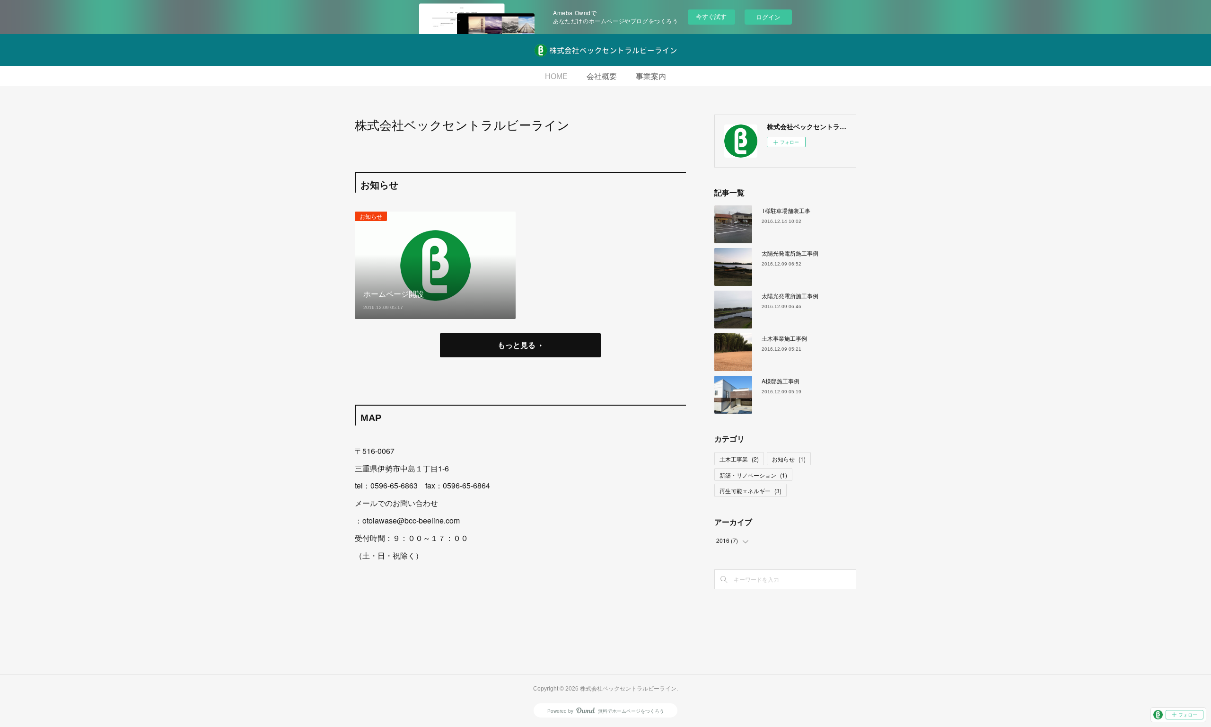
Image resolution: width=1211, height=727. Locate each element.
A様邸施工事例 (780, 381)
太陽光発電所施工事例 (790, 253)
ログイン (768, 16)
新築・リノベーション (753, 475)
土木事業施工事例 (784, 338)
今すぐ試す (711, 16)
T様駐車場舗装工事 (786, 210)
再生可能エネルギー (750, 491)
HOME (556, 76)
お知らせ (371, 216)
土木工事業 (739, 459)
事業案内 (651, 76)
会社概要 (602, 76)
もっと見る (516, 344)
